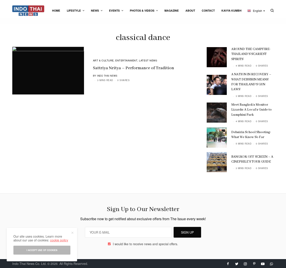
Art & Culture (103, 60)
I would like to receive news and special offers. (145, 244)
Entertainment (126, 60)
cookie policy (59, 240)
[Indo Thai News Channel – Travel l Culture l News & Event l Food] (28, 10)
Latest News (148, 60)
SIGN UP (187, 232)
